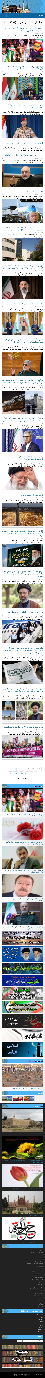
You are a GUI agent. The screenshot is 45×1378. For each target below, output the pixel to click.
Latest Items (38, 786)
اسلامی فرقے (39, 1274)
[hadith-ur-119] (4, 1099)
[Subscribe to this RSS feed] (4, 22)
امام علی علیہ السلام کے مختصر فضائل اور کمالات (27, 1188)
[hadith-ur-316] (15, 1099)
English (40, 1329)
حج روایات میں (39, 1261)
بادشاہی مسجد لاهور (36, 1215)
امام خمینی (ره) (39, 1266)
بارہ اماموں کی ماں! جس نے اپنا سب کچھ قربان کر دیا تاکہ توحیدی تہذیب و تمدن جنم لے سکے (24, 843)
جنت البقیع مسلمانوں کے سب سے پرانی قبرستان (27, 1088)
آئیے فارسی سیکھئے (38, 1295)
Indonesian (39, 1319)
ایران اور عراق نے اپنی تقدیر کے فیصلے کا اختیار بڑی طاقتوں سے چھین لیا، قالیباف (24, 67)
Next (15, 773)
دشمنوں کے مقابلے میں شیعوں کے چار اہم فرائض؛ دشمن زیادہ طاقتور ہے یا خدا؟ (22, 29)
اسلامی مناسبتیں (38, 1277)
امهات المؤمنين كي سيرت (36, 1288)
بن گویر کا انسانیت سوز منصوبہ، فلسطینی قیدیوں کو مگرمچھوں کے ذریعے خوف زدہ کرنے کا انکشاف (22, 381)
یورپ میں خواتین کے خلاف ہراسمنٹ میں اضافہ (23, 727)
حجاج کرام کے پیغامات (37, 1284)
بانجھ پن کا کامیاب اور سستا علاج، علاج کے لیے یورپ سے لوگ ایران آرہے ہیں (22, 228)
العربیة (41, 1327)
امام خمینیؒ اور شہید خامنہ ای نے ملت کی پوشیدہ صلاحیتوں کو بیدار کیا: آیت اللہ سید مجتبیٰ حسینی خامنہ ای (23, 650)
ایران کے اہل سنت (38, 1290)
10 (21, 773)
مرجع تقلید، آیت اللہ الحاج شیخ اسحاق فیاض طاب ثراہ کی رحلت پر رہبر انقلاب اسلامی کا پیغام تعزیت (22, 573)
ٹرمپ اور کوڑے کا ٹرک (34, 191)
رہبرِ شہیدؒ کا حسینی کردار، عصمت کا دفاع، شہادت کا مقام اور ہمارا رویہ (24, 458)
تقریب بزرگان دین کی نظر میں (35, 1263)
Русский (40, 1332)
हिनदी (41, 1322)
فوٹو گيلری (40, 1304)
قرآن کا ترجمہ (39, 1301)
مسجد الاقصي (38, 1134)
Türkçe (41, 1317)
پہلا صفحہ (40, 1250)
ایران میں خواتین (38, 1293)
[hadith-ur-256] (31, 1099)
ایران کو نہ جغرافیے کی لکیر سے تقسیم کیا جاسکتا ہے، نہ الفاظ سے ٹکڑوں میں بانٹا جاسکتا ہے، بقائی (22, 419)
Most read (38, 1106)
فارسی (41, 1325)
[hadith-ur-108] (26, 1099)
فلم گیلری (40, 1306)
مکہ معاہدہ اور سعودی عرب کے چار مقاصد (25, 304)
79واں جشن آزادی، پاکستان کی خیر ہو (25, 143)
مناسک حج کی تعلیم (37, 1257)
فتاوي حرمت (39, 1282)
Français (40, 1315)
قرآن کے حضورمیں (38, 1298)
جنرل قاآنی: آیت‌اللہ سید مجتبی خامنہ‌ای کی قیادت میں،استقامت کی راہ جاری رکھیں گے (22, 341)
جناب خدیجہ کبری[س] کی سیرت (32, 1242)
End (9, 773)
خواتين (41, 1268)
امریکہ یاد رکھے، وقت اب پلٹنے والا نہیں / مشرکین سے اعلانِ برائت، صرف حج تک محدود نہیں (22, 690)
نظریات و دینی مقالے (37, 1255)
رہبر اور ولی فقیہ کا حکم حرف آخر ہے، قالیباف (23, 155)
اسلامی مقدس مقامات (34, 1061)
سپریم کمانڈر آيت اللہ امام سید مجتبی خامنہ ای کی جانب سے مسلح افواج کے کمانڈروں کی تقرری (23, 266)
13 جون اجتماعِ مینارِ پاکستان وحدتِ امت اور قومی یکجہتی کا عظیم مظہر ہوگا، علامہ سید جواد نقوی (22, 533)
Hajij (41, 16)
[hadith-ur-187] (20, 1099)
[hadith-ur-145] (10, 1099)
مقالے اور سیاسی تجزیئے (36, 1252)
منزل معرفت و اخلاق (37, 1271)
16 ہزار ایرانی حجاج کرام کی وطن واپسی (25, 612)
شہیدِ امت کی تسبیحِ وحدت (32, 495)
